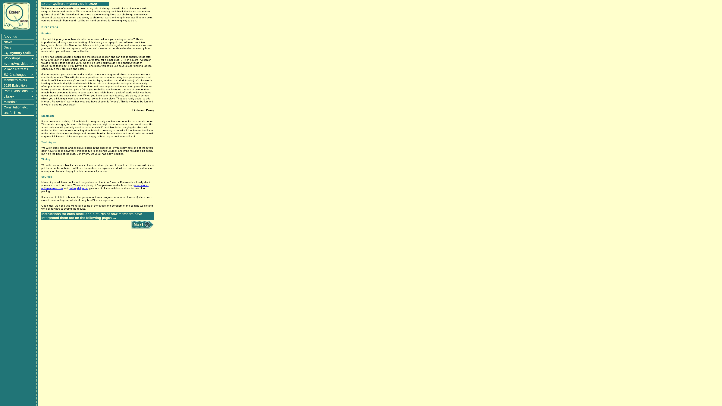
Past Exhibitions (16, 91)
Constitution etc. (16, 107)
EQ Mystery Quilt (17, 53)
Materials (10, 102)
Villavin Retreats (16, 69)
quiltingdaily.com (78, 188)
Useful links (12, 113)
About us (10, 36)
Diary (7, 47)
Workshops (12, 58)
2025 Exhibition (15, 85)
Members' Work (15, 80)
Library (9, 96)
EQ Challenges (15, 75)
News (8, 42)
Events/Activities (16, 64)
